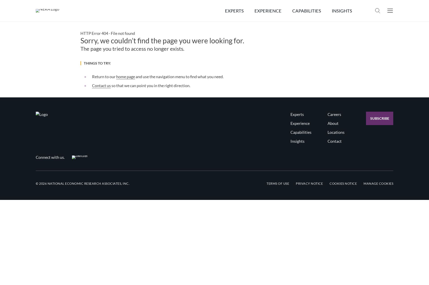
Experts (297, 114)
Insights (297, 141)
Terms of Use (278, 183)
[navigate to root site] (42, 114)
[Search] (377, 11)
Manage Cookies (378, 183)
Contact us (101, 85)
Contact (335, 141)
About (333, 123)
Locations (336, 132)
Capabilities (300, 132)
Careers (334, 114)
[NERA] (47, 11)
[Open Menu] (390, 11)
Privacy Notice (309, 183)
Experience (300, 123)
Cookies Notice (343, 183)
